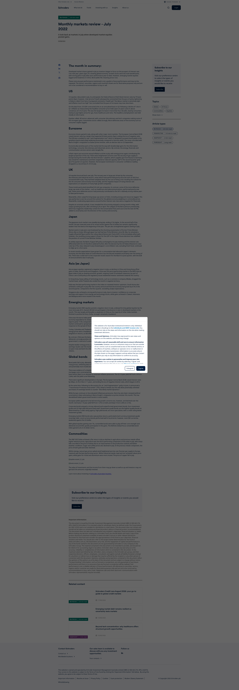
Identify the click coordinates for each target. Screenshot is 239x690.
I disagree (129, 368)
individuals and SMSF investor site (126, 328)
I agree (140, 368)
